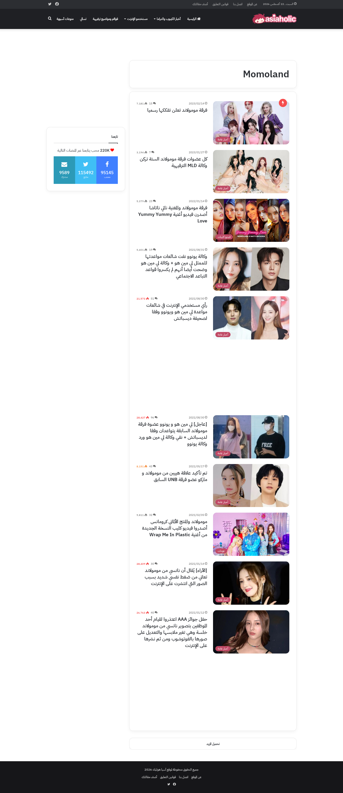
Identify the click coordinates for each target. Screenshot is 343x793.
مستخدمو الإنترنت (137, 19)
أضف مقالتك (200, 4)
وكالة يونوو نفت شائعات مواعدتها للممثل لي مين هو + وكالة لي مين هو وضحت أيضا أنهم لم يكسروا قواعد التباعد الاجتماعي (174, 266)
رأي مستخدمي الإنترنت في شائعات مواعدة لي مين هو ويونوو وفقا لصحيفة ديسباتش (176, 312)
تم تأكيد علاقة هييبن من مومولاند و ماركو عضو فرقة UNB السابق (174, 476)
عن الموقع (252, 4)
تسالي (83, 19)
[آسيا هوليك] (274, 18)
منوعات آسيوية (65, 19)
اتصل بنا (237, 4)
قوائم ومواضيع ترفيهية (105, 19)
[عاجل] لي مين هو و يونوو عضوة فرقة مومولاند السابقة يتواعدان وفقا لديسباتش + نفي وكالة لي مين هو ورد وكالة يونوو (172, 434)
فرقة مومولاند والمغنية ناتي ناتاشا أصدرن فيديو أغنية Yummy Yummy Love (172, 214)
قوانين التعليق (220, 4)
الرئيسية (192, 19)
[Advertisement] (171, 41)
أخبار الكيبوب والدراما (169, 19)
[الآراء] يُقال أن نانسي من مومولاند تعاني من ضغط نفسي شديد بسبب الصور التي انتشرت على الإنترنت (176, 577)
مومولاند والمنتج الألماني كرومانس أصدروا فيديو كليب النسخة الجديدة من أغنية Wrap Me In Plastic (174, 528)
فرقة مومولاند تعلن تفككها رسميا (177, 110)
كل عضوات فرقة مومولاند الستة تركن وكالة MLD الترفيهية (173, 162)
